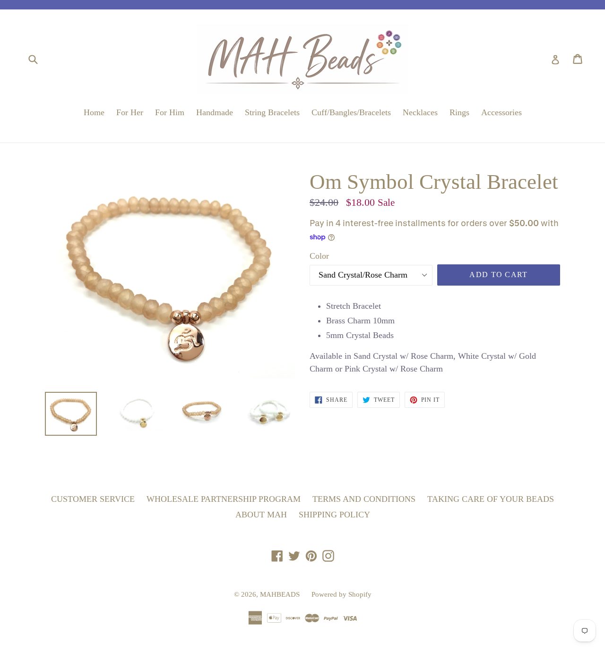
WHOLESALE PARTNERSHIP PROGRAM (224, 499)
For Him (169, 112)
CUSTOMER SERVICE (93, 499)
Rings (459, 112)
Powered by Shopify (341, 594)
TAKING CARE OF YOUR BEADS (490, 499)
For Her (129, 112)
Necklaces (420, 112)
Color (319, 256)
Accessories (501, 112)
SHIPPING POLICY (334, 514)
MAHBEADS (280, 594)
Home (94, 112)
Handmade (214, 112)
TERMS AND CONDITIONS (363, 499)
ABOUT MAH (261, 514)
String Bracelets (272, 112)
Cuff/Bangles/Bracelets (351, 112)
